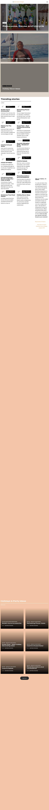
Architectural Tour (26, 140)
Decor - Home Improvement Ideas (12, 22)
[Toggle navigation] (40, 2)
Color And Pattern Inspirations (9, 106)
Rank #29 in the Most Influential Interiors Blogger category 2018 (41, 226)
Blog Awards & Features (40, 221)
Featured (4, 55)
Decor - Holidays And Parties (26, 106)
